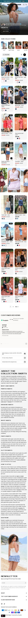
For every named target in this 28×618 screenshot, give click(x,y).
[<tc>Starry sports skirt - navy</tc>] (7, 286)
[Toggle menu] (2, 4)
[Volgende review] (26, 344)
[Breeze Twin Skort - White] (7, 95)
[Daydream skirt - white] (7, 231)
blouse (8, 416)
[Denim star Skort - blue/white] (7, 151)
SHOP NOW (6, 31)
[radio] (2, 81)
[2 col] (24, 54)
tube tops (3, 401)
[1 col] (21, 54)
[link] (10, 306)
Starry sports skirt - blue (20, 241)
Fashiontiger (8, 615)
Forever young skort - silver (20, 269)
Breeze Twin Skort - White (6, 106)
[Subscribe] (25, 582)
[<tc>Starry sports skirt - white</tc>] (21, 286)
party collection (21, 460)
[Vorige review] (24, 344)
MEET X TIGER (6, 445)
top (12, 416)
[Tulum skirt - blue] (7, 204)
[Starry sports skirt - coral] (21, 123)
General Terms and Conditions (9, 607)
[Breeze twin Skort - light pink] (21, 67)
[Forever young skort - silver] (21, 258)
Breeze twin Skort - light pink (20, 78)
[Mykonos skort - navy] (21, 204)
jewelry (16, 495)
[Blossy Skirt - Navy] (21, 95)
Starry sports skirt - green (6, 269)
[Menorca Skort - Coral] (7, 123)
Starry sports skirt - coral (19, 134)
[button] (3, 616)
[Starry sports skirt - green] (7, 258)
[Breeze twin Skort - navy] (7, 67)
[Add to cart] (11, 74)
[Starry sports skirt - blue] (21, 231)
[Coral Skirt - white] (21, 151)
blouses (10, 401)
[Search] (24, 4)
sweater (21, 508)
